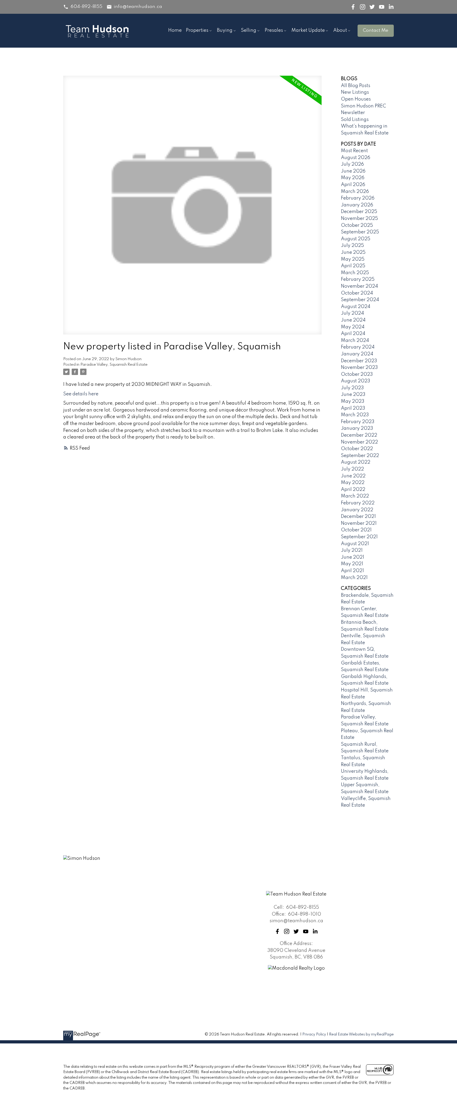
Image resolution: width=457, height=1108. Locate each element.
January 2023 (357, 428)
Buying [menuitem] (224, 30)
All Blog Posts (355, 85)
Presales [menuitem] (274, 30)
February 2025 (357, 279)
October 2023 (357, 374)
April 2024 (353, 333)
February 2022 (357, 503)
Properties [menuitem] (197, 30)
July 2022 (352, 469)
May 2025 (352, 259)
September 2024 (360, 299)
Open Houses (356, 99)
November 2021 (359, 523)
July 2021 (352, 550)
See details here (80, 394)
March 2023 (355, 415)
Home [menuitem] (175, 30)
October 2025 (357, 225)
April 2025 (353, 266)
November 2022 (359, 442)
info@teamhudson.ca (138, 6)
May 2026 (352, 177)
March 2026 (355, 191)
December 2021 (358, 516)
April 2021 (352, 570)
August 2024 (355, 306)
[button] (82, 7)
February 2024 (357, 347)
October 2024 (357, 293)
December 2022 (359, 435)
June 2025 (353, 252)
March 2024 (355, 340)
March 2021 (354, 577)
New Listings (355, 92)
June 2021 (352, 557)
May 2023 (352, 401)
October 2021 (356, 530)
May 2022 (352, 482)
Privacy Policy (314, 1034)
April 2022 (353, 489)
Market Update (308, 30)
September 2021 (359, 537)
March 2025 (355, 272)
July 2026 (352, 164)
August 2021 (355, 543)
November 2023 (359, 367)
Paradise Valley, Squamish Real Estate (114, 365)
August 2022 (355, 462)
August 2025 (355, 239)
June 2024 (353, 320)
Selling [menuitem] (248, 30)
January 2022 (357, 510)
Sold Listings (355, 119)
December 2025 (359, 211)
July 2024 (352, 313)
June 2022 (353, 476)
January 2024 (357, 354)
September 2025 (360, 232)
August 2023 (355, 381)
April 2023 (353, 408)
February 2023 (357, 421)
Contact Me (375, 30)
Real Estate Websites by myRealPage (361, 1034)
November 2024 (359, 286)
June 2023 (353, 394)
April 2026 (353, 184)
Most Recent (354, 150)
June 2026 (353, 171)
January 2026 (357, 205)
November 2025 (359, 218)
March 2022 (355, 496)
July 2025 (352, 245)
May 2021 (352, 564)
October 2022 (357, 448)
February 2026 (357, 198)
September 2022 (360, 455)
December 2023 (359, 361)
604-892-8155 (86, 6)
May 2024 (352, 327)
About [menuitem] (340, 30)
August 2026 (355, 157)
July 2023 (352, 388)
